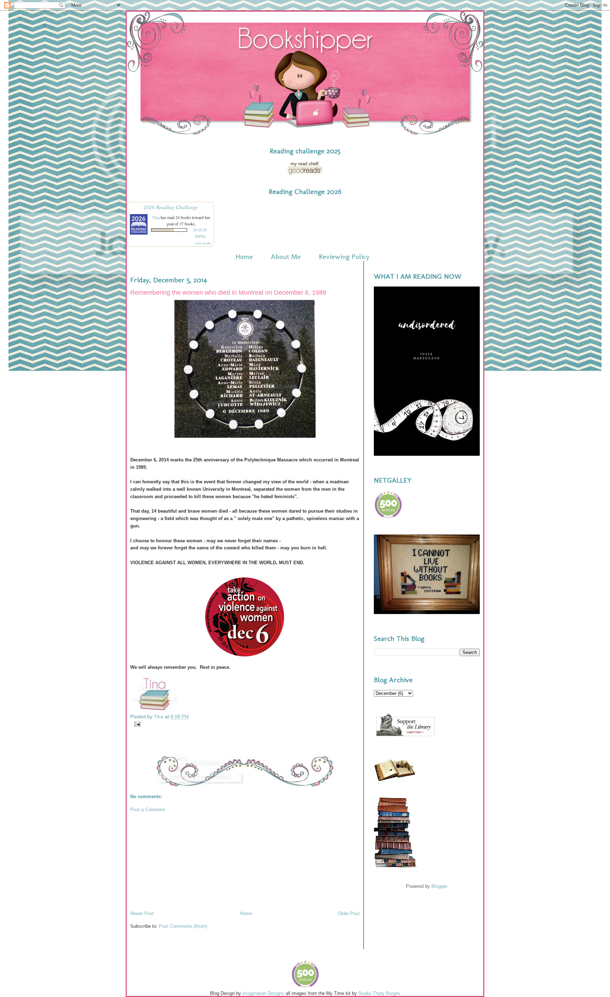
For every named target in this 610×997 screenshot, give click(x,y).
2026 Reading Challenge (170, 207)
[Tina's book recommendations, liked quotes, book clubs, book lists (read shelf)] (305, 173)
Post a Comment (147, 809)
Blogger (439, 886)
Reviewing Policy (344, 256)
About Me (286, 256)
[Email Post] (136, 723)
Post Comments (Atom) (183, 926)
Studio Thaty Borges (379, 993)
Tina (156, 217)
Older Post (349, 913)
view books (203, 243)
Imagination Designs (263, 993)
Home (244, 256)
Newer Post (142, 913)
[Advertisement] (183, 861)
